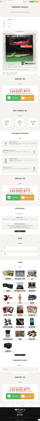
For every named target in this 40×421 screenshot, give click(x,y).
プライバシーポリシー (14, 417)
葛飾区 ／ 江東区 (5, 369)
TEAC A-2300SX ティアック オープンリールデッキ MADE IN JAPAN (31, 74)
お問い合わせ (18, 417)
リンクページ (29, 417)
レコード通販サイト (25, 417)
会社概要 (10, 417)
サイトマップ (21, 417)
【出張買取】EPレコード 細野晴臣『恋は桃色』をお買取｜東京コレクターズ (9, 74)
